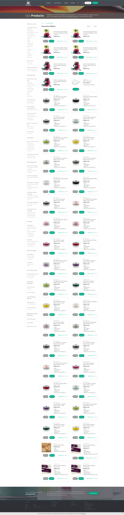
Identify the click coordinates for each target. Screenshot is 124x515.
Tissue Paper (30, 138)
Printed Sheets (30, 131)
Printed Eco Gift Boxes (31, 231)
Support (66, 3)
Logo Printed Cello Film (32, 67)
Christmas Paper (30, 88)
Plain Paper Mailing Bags (32, 175)
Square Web (29, 54)
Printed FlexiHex (30, 233)
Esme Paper (29, 82)
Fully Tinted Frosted (31, 35)
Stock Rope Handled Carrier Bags (31, 209)
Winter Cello (29, 37)
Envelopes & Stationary (30, 282)
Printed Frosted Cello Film (32, 70)
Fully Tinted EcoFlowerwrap (32, 109)
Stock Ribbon (30, 262)
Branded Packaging (31, 319)
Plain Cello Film (30, 60)
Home (43, 23)
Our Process (54, 503)
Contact (73, 3)
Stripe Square (30, 46)
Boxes (27, 507)
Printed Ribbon (30, 254)
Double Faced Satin (31, 256)
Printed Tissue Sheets (31, 157)
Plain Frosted (29, 64)
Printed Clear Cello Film (31, 69)
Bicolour (29, 41)
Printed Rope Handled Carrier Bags (32, 193)
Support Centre (74, 503)
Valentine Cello (30, 44)
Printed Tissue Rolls (31, 156)
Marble (28, 40)
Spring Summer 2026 (31, 326)
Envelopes (29, 288)
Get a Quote (75, 89)
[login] (83, 3)
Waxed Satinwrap (30, 144)
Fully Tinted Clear (30, 34)
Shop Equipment (30, 302)
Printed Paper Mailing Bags (33, 202)
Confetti (28, 51)
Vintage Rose (29, 49)
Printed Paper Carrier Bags (33, 182)
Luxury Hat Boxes (30, 234)
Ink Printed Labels (30, 277)
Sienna (28, 52)
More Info (46, 41)
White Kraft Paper (30, 102)
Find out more (83, 513)
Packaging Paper (31, 75)
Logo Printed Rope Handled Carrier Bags (32, 198)
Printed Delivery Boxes (31, 227)
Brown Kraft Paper (30, 101)
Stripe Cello (29, 57)
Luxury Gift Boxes (30, 236)
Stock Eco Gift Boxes (31, 243)
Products (48, 3)
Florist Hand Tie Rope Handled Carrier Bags (31, 213)
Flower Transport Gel (31, 307)
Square (28, 38)
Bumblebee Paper (30, 83)
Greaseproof (29, 118)
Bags (26, 504)
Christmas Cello (30, 43)
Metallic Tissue (30, 143)
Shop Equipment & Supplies (31, 297)
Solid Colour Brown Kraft (32, 85)
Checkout (95, 2)
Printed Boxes (30, 225)
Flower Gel (29, 309)
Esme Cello (29, 29)
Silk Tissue (29, 150)
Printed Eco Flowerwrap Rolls (32, 124)
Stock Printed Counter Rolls (32, 79)
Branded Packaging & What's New (32, 314)
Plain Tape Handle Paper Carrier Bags (32, 171)
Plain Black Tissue (30, 147)
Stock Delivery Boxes (31, 244)
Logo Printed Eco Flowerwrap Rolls (30, 127)
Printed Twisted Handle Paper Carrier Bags (33, 185)
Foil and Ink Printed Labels (32, 274)
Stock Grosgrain (30, 264)
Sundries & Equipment (37, 506)
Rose (28, 47)
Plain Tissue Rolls (30, 146)
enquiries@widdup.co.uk (91, 509)
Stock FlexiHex (30, 246)
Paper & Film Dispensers (32, 304)
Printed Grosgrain (30, 257)
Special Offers (30, 322)
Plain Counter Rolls (31, 99)
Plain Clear (29, 62)
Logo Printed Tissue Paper (32, 154)
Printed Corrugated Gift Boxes (31, 229)
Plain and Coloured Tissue (32, 141)
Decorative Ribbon (31, 250)
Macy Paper (29, 86)
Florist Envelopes (30, 287)
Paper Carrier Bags (32, 162)
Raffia (28, 265)
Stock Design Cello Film (32, 27)
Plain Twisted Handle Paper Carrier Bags (32, 168)
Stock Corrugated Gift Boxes (32, 241)
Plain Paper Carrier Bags (32, 166)
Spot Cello (29, 55)
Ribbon (34, 504)
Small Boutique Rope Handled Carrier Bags (31, 216)
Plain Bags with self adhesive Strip (32, 178)
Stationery (35, 505)
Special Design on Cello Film (32, 32)
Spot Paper (29, 96)
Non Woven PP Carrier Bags (32, 195)
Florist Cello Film (31, 24)
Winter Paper (29, 91)
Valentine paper (30, 90)
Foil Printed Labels (30, 275)
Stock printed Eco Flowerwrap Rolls (31, 107)
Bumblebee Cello (30, 30)
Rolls (26, 505)
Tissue (27, 506)
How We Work (57, 3)
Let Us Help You (93, 493)
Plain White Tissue (30, 149)
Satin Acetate (29, 259)
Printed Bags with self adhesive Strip (31, 204)
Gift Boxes (29, 221)
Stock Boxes (29, 239)
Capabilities (54, 506)
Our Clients (54, 505)
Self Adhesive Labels (32, 270)
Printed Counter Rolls (31, 113)
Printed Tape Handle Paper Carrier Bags (32, 188)
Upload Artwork (74, 505)
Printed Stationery (31, 292)
